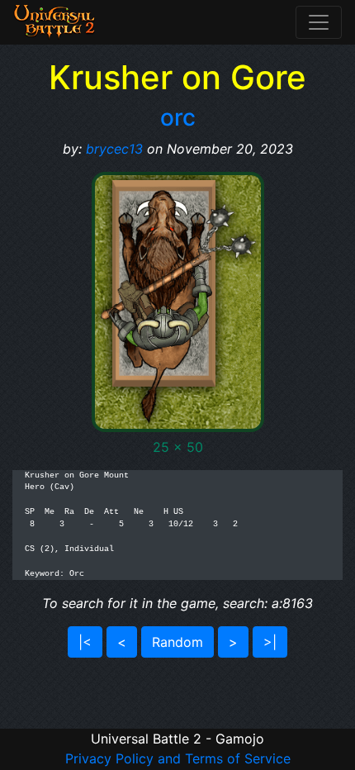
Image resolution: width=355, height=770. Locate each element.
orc (178, 117)
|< (85, 642)
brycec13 (114, 148)
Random (177, 642)
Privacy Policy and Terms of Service (178, 758)
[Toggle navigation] (319, 22)
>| (270, 642)
